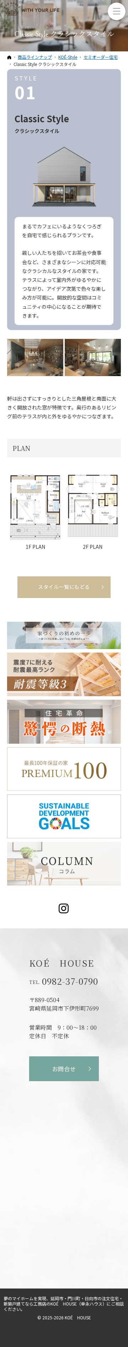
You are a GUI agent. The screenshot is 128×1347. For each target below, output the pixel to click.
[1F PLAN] (35, 505)
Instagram (64, 908)
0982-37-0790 (70, 981)
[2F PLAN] (93, 505)
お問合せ (64, 1068)
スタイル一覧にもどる (64, 586)
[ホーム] (9, 57)
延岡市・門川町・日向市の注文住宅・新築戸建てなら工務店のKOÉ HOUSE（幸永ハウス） (63, 1301)
